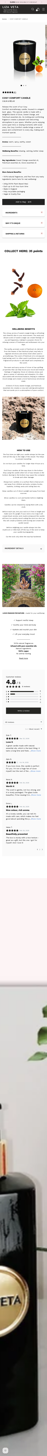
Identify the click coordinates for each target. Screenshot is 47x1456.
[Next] (41, 2)
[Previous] (5, 2)
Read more (23, 658)
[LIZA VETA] (10, 9)
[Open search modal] (32, 9)
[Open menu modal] (43, 9)
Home (4, 19)
